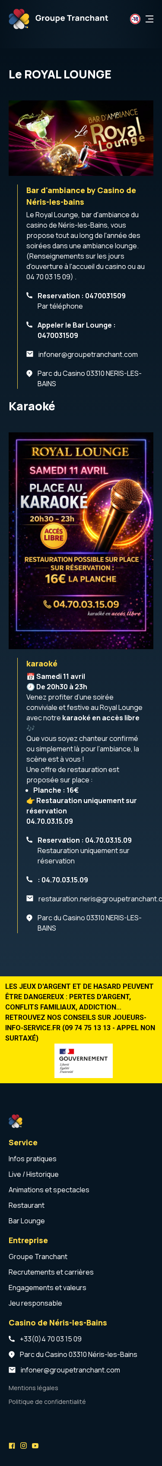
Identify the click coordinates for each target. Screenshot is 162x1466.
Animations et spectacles (49, 1189)
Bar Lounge (27, 1220)
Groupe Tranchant (38, 1256)
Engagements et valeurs (47, 1287)
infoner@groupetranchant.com (88, 354)
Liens (17, 1432)
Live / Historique (34, 1174)
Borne (18, 1416)
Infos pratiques (33, 1158)
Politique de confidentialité (47, 1401)
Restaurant (26, 1205)
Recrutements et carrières (51, 1272)
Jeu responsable (35, 1303)
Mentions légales (33, 1388)
